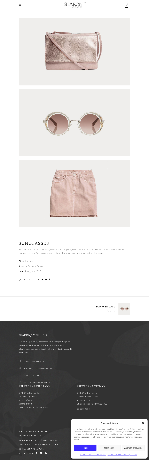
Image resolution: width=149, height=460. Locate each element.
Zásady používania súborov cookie (93, 454)
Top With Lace (105, 306)
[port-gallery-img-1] (74, 51)
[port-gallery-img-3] (74, 193)
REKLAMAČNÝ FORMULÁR (31, 449)
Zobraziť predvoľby (133, 448)
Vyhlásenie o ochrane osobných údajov (122, 454)
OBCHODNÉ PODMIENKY (31, 436)
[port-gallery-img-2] (74, 122)
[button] (143, 423)
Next (109, 311)
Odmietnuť (109, 448)
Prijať (85, 448)
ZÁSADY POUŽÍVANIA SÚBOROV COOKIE (38, 444)
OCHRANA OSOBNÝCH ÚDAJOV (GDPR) (38, 440)
